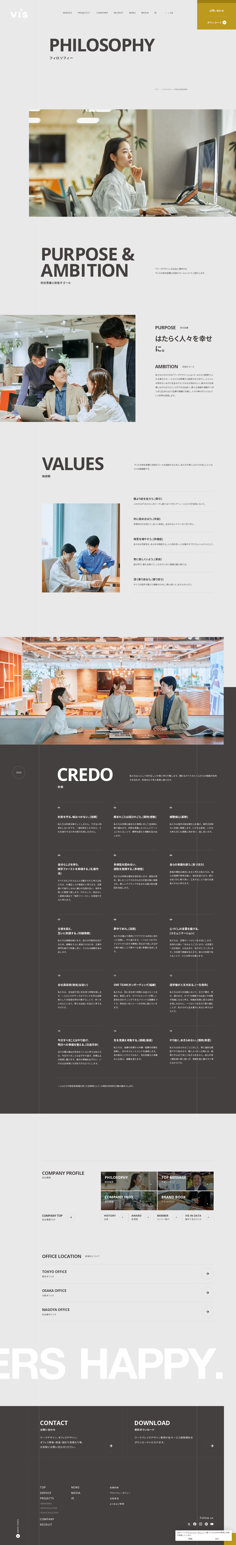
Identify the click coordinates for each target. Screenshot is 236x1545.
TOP (156, 89)
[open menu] (19, 772)
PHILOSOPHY (181, 89)
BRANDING (46, 1503)
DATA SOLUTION (49, 1508)
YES (190, 1538)
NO (217, 1538)
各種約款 (114, 1488)
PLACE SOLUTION (49, 1513)
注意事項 (114, 1498)
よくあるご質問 (117, 1504)
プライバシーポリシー (196, 1532)
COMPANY (166, 89)
